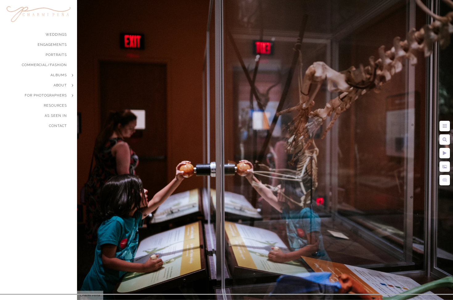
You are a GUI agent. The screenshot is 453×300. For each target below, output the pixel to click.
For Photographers (46, 95)
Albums (59, 75)
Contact (58, 126)
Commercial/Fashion (44, 65)
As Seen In (56, 116)
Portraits (56, 55)
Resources (55, 106)
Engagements (52, 45)
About (60, 85)
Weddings (56, 35)
